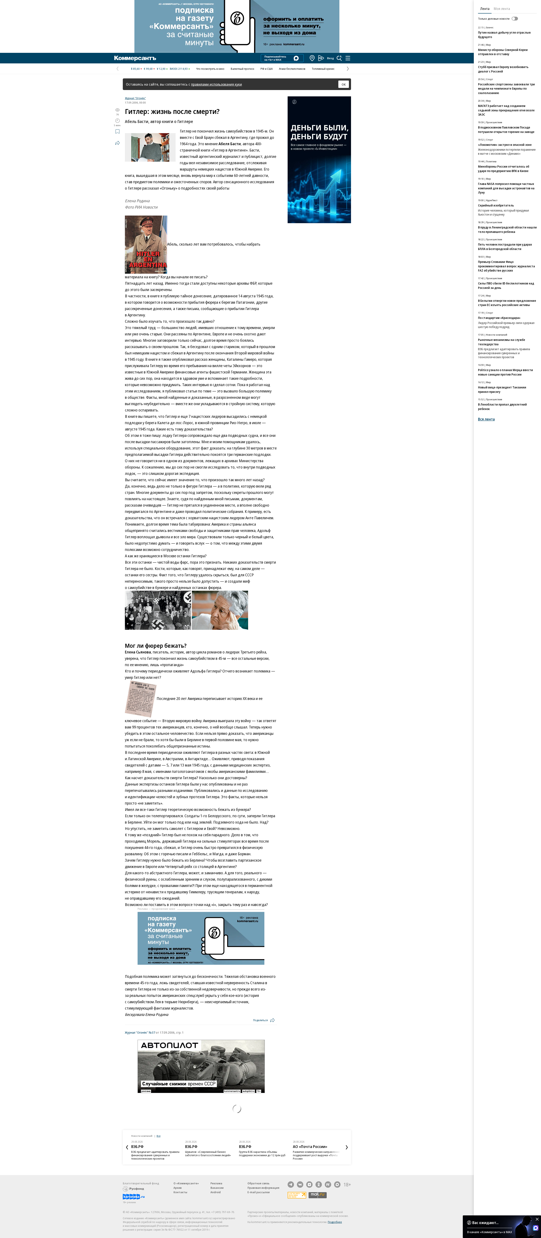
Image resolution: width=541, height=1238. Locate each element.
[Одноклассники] (319, 1184)
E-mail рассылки (258, 1192)
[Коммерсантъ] (135, 58)
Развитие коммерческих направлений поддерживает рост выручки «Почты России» (316, 1155)
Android (215, 1192)
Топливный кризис (323, 69)
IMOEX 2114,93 (179, 69)
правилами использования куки (216, 84)
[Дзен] (309, 1184)
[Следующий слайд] (347, 1147)
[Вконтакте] (300, 1184)
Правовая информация (263, 1188)
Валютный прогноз (242, 69)
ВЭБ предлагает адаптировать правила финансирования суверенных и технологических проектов (155, 1155)
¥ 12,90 (161, 69)
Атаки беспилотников (292, 69)
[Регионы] (312, 58)
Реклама (216, 1183)
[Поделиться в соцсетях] (117, 142)
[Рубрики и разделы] (348, 58)
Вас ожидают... (485, 1222)
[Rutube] (328, 1184)
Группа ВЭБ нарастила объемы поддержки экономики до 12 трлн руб (262, 1153)
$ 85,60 (135, 69)
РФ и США (267, 69)
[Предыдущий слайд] (127, 1147)
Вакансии (217, 1188)
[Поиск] (339, 58)
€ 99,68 (148, 69)
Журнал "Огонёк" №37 (140, 1032)
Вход (330, 58)
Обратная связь (258, 1183)
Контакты (180, 1192)
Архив (178, 1188)
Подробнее (335, 1222)
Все (158, 1135)
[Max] (337, 1184)
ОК (344, 84)
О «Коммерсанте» (186, 1183)
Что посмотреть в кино (210, 69)
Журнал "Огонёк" (135, 98)
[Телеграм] (291, 1184)
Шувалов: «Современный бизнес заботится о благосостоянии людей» (208, 1153)
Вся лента (486, 419)
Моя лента (502, 8)
